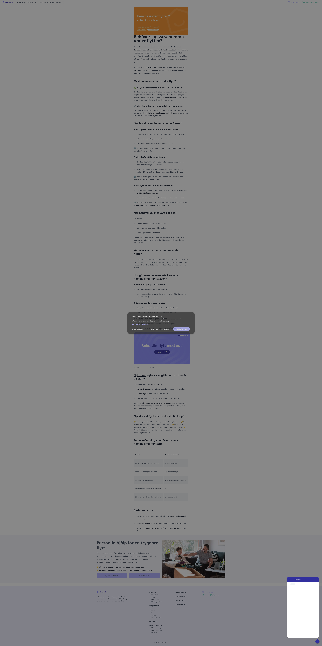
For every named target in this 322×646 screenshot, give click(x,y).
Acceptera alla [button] (181, 329)
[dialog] (161, 323)
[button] (317, 641)
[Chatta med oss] (303, 607)
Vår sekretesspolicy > (164, 321)
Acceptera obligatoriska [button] (160, 329)
